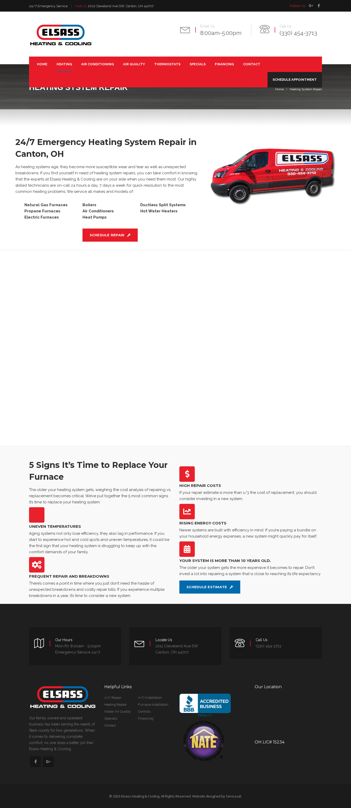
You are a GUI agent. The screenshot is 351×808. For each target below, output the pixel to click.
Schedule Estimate (207, 587)
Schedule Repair (108, 235)
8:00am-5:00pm (221, 33)
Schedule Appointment (295, 79)
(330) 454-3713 (298, 33)
